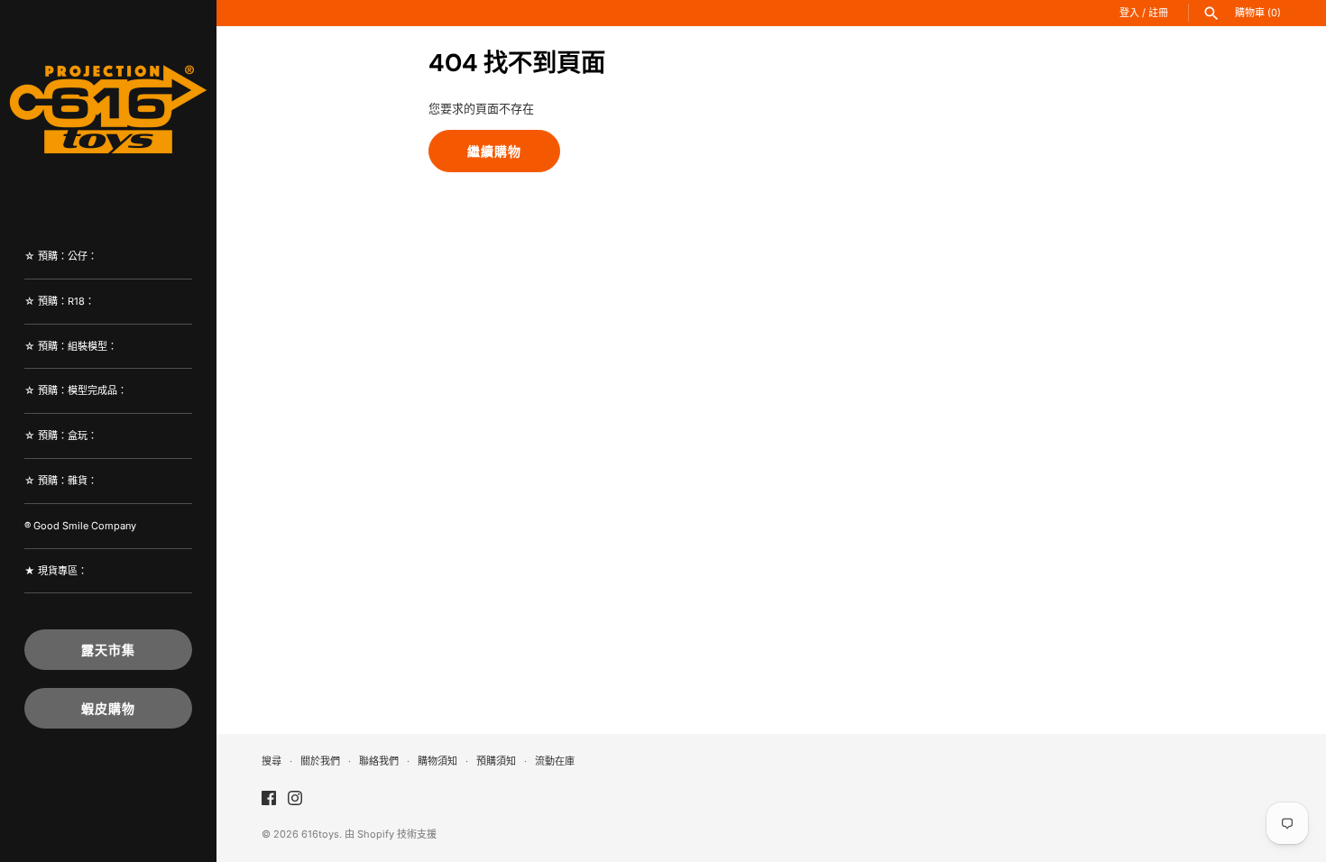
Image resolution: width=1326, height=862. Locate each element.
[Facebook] (269, 798)
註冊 (1158, 12)
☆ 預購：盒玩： (60, 435)
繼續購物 (494, 151)
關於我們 (320, 761)
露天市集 (108, 649)
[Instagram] (295, 798)
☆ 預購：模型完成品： (75, 390)
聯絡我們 (379, 761)
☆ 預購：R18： (59, 301)
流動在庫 (555, 761)
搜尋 (271, 761)
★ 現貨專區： (55, 570)
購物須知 (437, 761)
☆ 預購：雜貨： (60, 480)
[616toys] (108, 108)
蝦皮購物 (108, 708)
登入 (1129, 12)
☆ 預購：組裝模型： (70, 346)
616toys (320, 834)
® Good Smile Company (80, 525)
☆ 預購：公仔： (60, 256)
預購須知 (496, 761)
